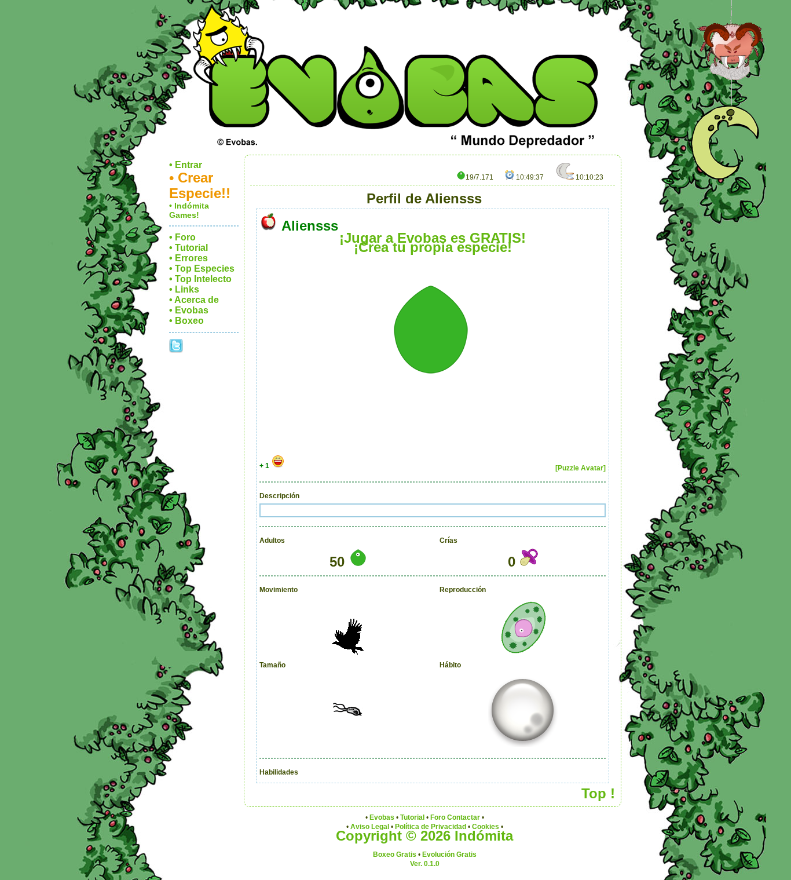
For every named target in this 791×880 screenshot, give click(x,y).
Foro (437, 817)
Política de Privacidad (430, 827)
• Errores (188, 258)
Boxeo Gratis (394, 854)
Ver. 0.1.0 (425, 864)
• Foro (182, 237)
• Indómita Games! (189, 210)
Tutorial (412, 817)
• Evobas (188, 310)
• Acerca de (194, 300)
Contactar (463, 817)
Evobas (381, 817)
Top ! (598, 793)
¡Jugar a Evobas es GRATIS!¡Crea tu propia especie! (432, 242)
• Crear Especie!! (199, 185)
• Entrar (185, 165)
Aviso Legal (369, 827)
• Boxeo (186, 321)
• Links (184, 289)
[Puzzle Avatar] (580, 468)
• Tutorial (188, 248)
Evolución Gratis (449, 854)
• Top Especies (202, 268)
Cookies (485, 827)
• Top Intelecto (200, 279)
